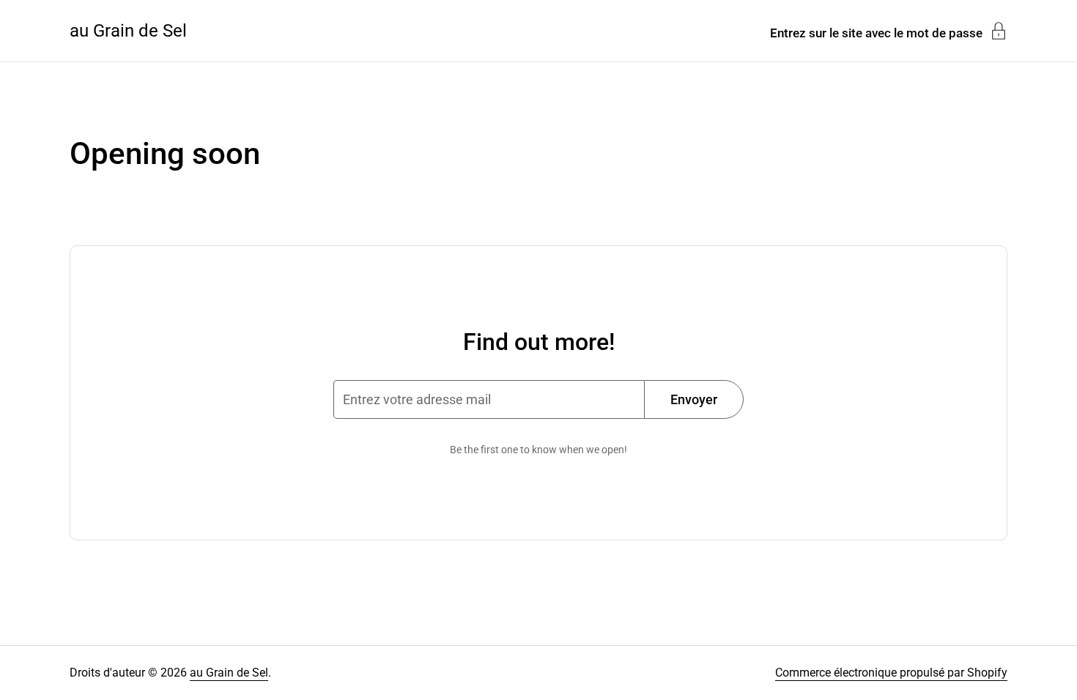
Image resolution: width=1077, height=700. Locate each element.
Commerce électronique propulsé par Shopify (891, 672)
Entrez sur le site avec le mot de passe (876, 33)
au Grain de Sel (128, 31)
